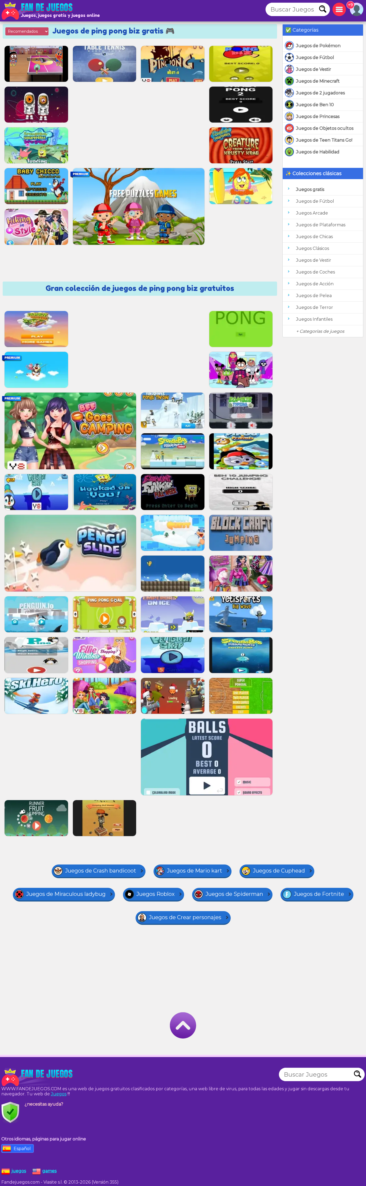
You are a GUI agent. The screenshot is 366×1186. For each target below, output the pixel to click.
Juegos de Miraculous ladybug (66, 894)
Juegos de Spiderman (234, 894)
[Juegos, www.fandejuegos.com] (37, 10)
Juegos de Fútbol (315, 57)
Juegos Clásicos (312, 248)
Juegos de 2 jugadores (320, 92)
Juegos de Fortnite (319, 894)
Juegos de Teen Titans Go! (324, 140)
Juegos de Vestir (313, 69)
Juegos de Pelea (314, 295)
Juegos (58, 1093)
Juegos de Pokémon (318, 45)
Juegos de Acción (315, 283)
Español (22, 1148)
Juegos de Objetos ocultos (324, 128)
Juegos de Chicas (314, 236)
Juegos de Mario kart (194, 870)
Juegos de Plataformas (320, 224)
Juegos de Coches (315, 272)
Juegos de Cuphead (279, 870)
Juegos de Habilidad (317, 151)
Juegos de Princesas (317, 116)
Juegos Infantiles (314, 319)
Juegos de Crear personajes (185, 917)
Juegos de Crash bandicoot (100, 870)
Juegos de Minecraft (318, 81)
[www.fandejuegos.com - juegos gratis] (37, 1077)
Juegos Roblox (155, 894)
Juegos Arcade (312, 213)
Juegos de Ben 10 (315, 104)
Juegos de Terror (314, 307)
